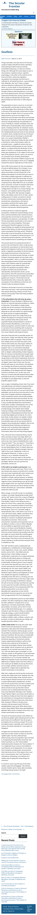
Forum (26, 16)
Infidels (9, 16)
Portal (33, 16)
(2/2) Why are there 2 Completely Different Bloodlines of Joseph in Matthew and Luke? (12, 873)
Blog (15, 16)
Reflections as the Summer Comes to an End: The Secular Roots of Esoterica (13, 861)
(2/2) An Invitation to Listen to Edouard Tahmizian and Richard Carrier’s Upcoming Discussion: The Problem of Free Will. (14, 891)
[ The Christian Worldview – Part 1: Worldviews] (17, 826)
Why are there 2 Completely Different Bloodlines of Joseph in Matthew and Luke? (13, 879)
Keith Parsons (5, 59)
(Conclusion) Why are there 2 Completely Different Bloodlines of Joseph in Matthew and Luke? (12, 867)
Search (3, 833)
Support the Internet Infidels (14, 20)
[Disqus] (17, 799)
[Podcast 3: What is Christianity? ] (12, 829)
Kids (20, 16)
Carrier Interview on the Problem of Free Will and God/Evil (13, 885)
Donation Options (7, 28)
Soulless (7, 52)
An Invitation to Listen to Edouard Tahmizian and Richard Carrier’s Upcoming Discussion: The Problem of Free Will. (13, 899)
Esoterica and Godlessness (10, 858)
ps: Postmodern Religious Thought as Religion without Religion (13, 854)
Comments (16, 774)
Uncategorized (6, 774)
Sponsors (18, 31)
